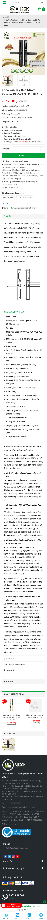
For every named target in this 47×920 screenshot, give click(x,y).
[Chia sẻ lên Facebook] (3, 203)
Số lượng (5, 149)
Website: (5, 824)
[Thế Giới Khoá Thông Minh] (20, 10)
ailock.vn (13, 824)
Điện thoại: (6, 803)
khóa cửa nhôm (8, 197)
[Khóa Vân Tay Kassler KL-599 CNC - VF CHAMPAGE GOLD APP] (12, 705)
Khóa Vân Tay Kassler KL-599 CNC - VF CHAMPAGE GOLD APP (12, 717)
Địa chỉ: (5, 781)
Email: (4, 807)
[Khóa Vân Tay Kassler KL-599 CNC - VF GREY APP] (35, 705)
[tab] (23, 216)
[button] (23, 216)
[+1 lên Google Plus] (12, 203)
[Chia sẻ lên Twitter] (8, 203)
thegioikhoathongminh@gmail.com (21, 807)
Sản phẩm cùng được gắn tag (14, 193)
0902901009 (16, 803)
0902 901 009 (16, 895)
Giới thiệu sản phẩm (10, 127)
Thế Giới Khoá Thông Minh (17, 848)
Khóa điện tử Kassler (25, 197)
